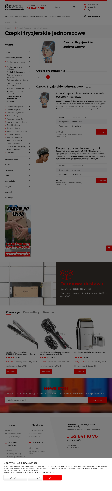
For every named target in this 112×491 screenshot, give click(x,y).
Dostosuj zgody (34, 478)
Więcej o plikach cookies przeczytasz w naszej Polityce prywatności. (29, 472)
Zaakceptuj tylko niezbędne (15, 478)
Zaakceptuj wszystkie (52, 478)
